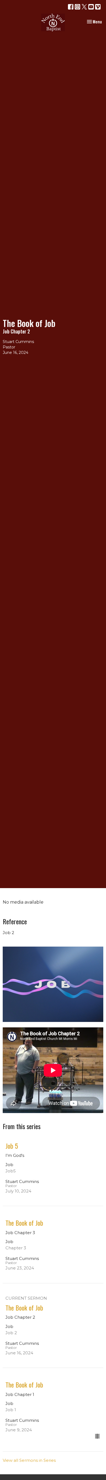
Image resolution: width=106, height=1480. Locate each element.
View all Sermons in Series (29, 1460)
